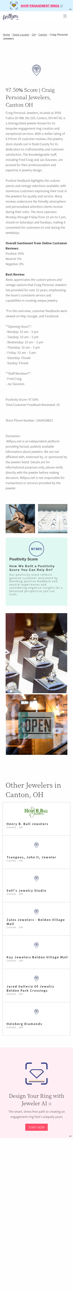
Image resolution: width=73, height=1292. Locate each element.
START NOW (36, 1127)
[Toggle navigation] (65, 16)
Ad (70, 1136)
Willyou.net (14, 441)
